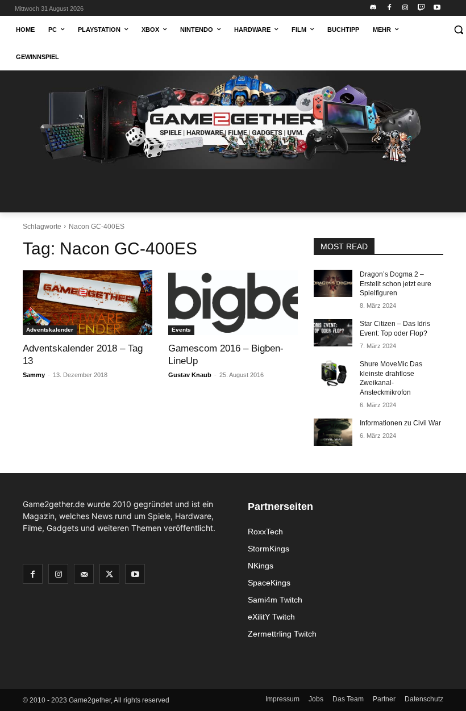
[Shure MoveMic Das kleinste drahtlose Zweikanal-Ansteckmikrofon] (333, 373)
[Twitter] (109, 574)
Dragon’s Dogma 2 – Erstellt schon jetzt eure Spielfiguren (395, 284)
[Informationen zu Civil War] (333, 432)
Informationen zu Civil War (400, 423)
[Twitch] (420, 8)
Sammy (34, 374)
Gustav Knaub (189, 374)
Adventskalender (49, 330)
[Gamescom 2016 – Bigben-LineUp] (233, 302)
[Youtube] (436, 8)
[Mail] (84, 574)
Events (181, 330)
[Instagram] (405, 8)
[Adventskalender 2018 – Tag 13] (87, 302)
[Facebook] (389, 8)
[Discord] (373, 8)
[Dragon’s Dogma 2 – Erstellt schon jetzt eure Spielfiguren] (333, 283)
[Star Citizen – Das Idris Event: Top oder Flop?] (333, 332)
